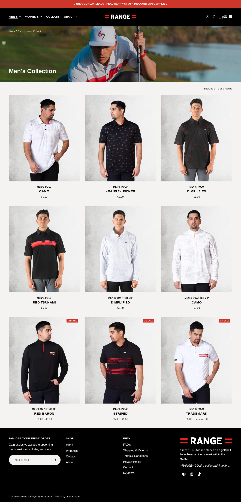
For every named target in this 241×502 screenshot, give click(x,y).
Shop (20, 31)
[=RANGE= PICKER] (120, 138)
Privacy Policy (132, 461)
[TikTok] (199, 474)
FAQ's (127, 444)
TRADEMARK (196, 413)
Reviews (128, 473)
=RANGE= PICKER (120, 191)
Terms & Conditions (135, 455)
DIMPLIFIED (196, 191)
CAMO (44, 191)
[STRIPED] (120, 360)
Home (12, 31)
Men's (13, 16)
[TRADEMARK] (196, 360)
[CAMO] (44, 138)
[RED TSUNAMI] (44, 249)
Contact (128, 467)
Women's (32, 16)
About (69, 16)
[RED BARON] (44, 360)
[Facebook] (183, 474)
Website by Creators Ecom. (67, 496)
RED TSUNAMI (44, 302)
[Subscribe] (56, 460)
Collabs (53, 16)
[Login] (207, 17)
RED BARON (44, 413)
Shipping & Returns (135, 450)
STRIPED (120, 413)
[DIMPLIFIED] (196, 138)
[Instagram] (191, 474)
